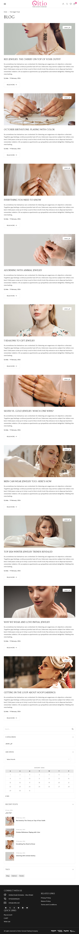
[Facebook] (6, 908)
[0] (74, 4)
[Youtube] (27, 908)
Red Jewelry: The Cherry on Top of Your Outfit (32, 59)
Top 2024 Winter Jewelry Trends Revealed (28, 551)
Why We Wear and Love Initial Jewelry (27, 622)
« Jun (7, 796)
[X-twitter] (10, 908)
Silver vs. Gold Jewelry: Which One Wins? (29, 411)
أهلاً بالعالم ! (8, 813)
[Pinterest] (18, 908)
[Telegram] (23, 908)
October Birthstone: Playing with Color (29, 129)
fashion (14, 876)
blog (7, 876)
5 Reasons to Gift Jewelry (19, 340)
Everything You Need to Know (22, 200)
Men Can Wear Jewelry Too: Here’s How (28, 481)
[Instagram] (14, 908)
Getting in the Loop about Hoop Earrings (29, 692)
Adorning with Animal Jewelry (23, 270)
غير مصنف (67, 27)
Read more (11, 85)
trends (21, 876)
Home (5, 12)
